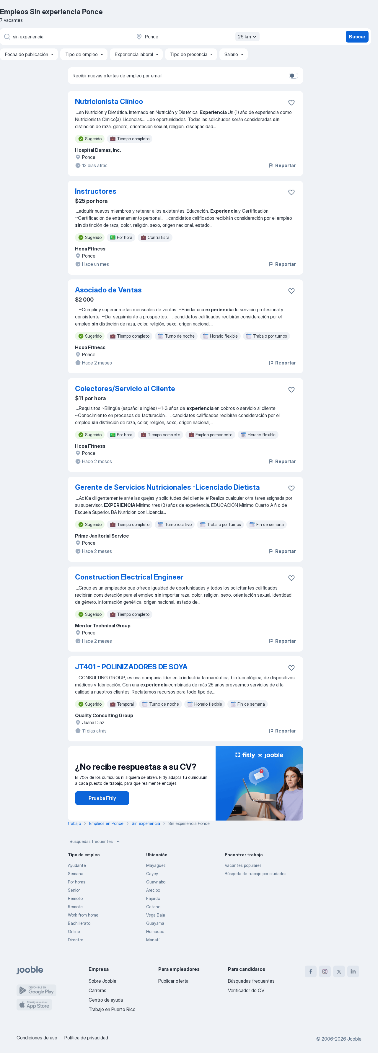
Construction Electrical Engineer (129, 577)
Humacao (155, 931)
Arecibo (153, 890)
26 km (244, 37)
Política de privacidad (86, 1038)
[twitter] (339, 971)
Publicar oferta (173, 981)
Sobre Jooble (102, 981)
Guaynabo (155, 881)
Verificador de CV (246, 990)
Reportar (285, 165)
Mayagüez (156, 865)
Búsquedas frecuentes (91, 841)
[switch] (293, 76)
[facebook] (311, 971)
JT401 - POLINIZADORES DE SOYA (131, 667)
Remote (75, 906)
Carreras (97, 990)
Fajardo (153, 898)
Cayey (152, 873)
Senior (74, 890)
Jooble (354, 1039)
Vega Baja (155, 914)
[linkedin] (353, 971)
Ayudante (77, 865)
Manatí (152, 939)
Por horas (76, 881)
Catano (153, 906)
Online (74, 931)
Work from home (83, 914)
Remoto (75, 898)
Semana (75, 873)
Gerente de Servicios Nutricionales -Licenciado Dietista (167, 487)
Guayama (155, 923)
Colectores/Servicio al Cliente (125, 388)
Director (75, 939)
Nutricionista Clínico (109, 101)
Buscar (357, 37)
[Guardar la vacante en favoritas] (291, 102)
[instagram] (325, 971)
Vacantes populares (243, 865)
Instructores (95, 191)
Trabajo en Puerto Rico (112, 1009)
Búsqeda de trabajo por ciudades (255, 873)
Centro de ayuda (106, 1000)
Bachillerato (79, 923)
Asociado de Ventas (108, 290)
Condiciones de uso (37, 1038)
